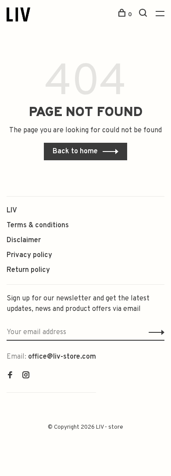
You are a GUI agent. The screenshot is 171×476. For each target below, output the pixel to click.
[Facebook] (10, 376)
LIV (12, 210)
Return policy (28, 270)
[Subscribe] (154, 332)
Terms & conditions (38, 225)
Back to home (75, 151)
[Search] (144, 14)
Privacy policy (29, 255)
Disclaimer (24, 240)
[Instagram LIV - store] (25, 376)
